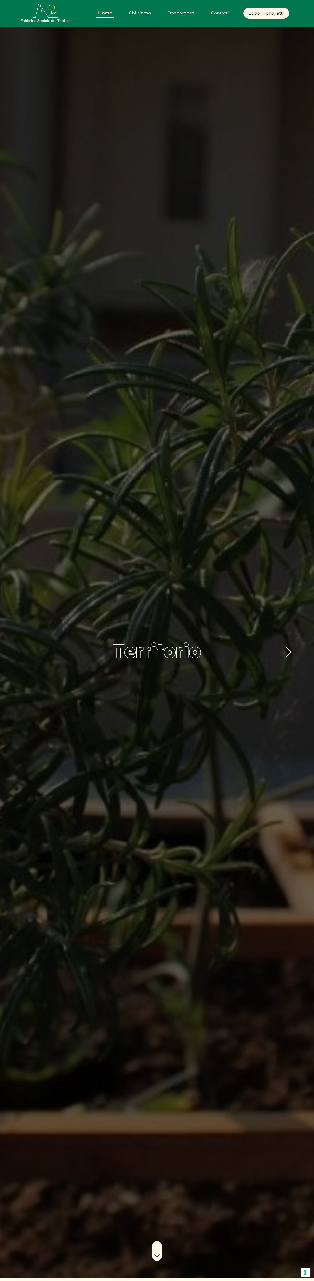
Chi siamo (140, 13)
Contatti (220, 13)
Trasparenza (181, 13)
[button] (288, 652)
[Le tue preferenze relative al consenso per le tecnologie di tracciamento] (305, 1272)
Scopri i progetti (266, 13)
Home (105, 13)
